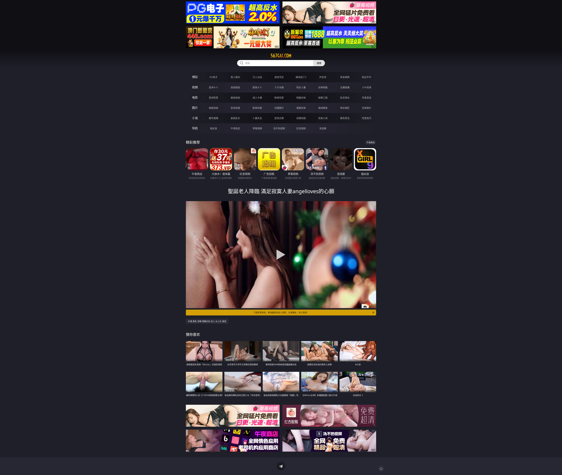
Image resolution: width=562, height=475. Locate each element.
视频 (195, 87)
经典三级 (323, 97)
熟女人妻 (301, 87)
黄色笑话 (344, 118)
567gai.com (281, 56)
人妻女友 (257, 118)
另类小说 (323, 118)
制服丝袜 (301, 97)
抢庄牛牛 (366, 77)
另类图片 (366, 107)
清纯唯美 (323, 107)
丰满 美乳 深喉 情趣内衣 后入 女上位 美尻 (207, 321)
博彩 (195, 77)
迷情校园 (301, 118)
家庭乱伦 (235, 118)
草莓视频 (257, 128)
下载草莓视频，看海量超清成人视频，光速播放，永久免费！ (281, 312)
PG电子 (213, 77)
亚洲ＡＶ (213, 87)
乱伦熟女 (344, 97)
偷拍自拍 (235, 97)
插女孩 (213, 128)
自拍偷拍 (235, 87)
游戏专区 (279, 77)
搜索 (319, 63)
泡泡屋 (322, 128)
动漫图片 (279, 107)
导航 (195, 128)
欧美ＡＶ (257, 87)
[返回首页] (381, 468)
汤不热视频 (279, 128)
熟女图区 (344, 107)
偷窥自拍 (213, 107)
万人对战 (257, 77)
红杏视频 (301, 128)
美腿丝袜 (301, 107)
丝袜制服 (323, 87)
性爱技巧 (366, 118)
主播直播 (344, 87)
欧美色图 (257, 107)
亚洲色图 (235, 107)
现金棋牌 (344, 77)
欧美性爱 (279, 97)
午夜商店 (235, 128)
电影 (195, 98)
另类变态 (366, 97)
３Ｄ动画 (279, 87)
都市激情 (213, 118)
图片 (195, 108)
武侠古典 (279, 118)
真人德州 (235, 77)
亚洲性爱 (213, 97)
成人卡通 (257, 97)
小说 (195, 118)
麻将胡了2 (301, 77)
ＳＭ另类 (366, 87)
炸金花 (322, 77)
